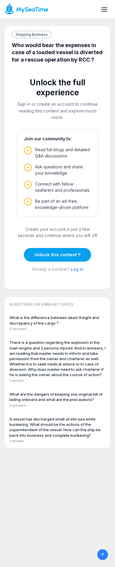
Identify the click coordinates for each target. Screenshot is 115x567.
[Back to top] (102, 554)
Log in (77, 269)
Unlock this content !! (57, 254)
